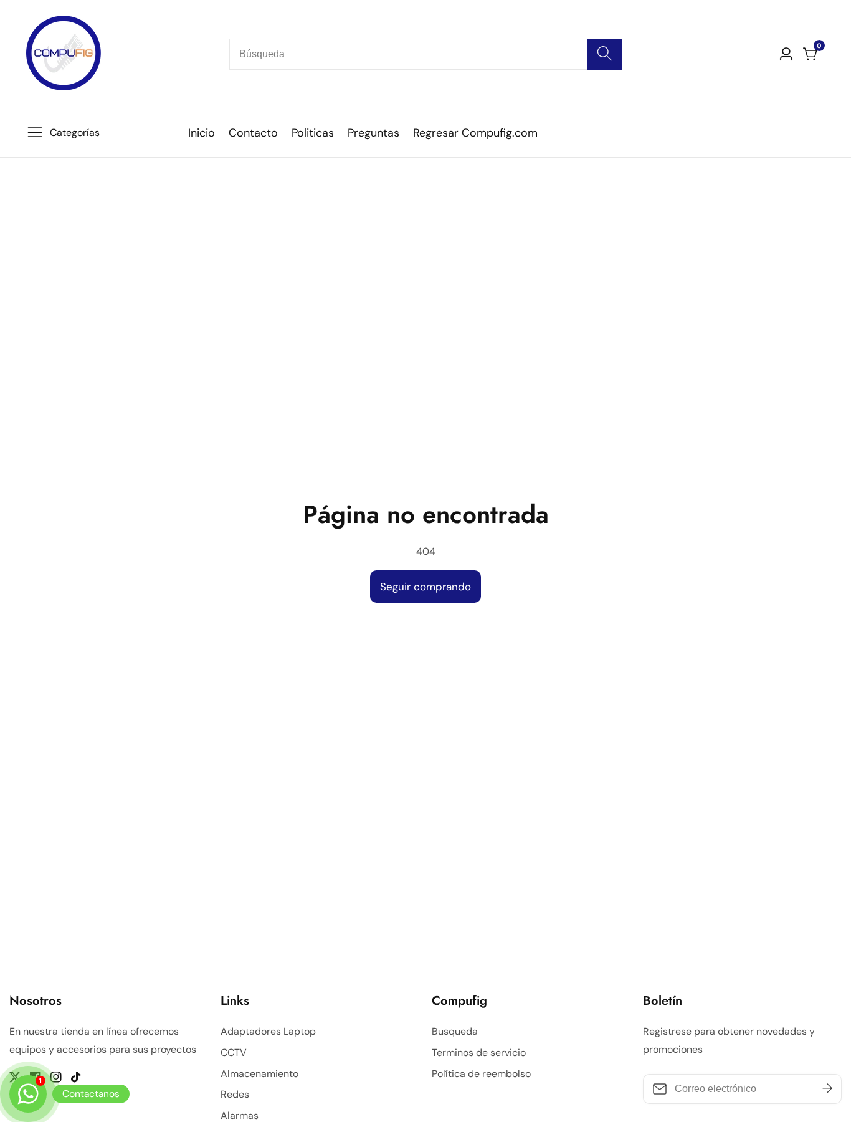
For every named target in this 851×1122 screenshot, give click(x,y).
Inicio (201, 132)
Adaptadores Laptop (268, 1031)
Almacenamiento (259, 1073)
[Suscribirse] (827, 1088)
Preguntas (373, 132)
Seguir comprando (425, 586)
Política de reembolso (481, 1073)
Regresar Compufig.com (475, 132)
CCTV (234, 1052)
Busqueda (455, 1031)
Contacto (253, 132)
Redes (235, 1094)
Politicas (313, 132)
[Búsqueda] (604, 54)
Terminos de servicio (479, 1052)
